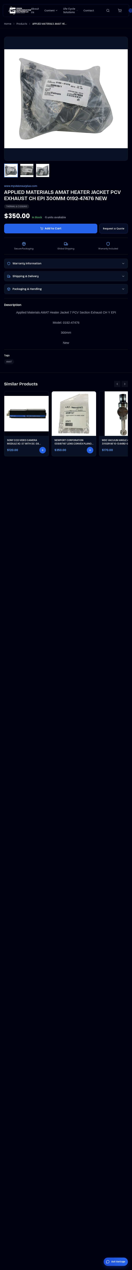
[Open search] (108, 10)
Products (21, 24)
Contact (88, 10)
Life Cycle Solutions (69, 10)
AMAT (9, 361)
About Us (35, 10)
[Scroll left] (117, 384)
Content (49, 10)
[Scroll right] (125, 384)
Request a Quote (113, 228)
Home (7, 24)
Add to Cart (53, 228)
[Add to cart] (42, 450)
